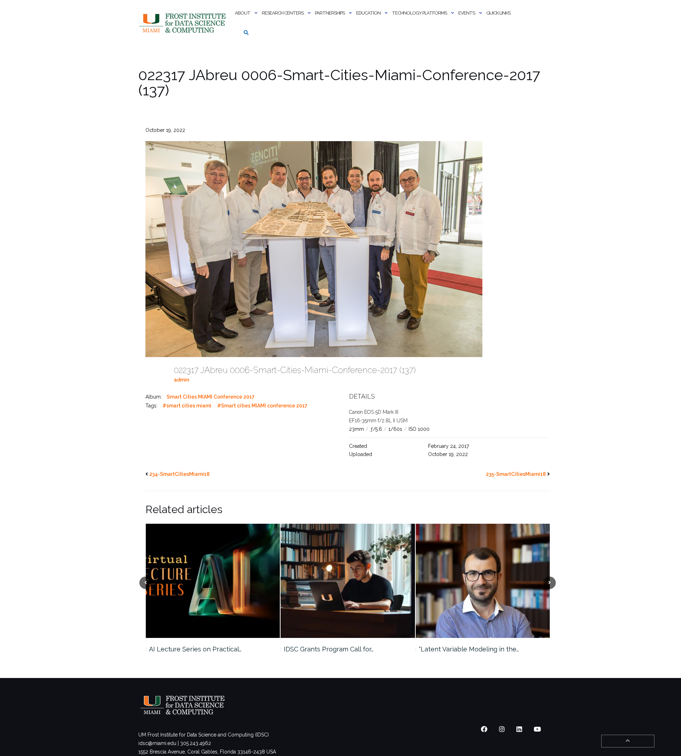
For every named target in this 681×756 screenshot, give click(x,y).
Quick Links (498, 13)
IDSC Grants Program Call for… (193, 649)
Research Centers (283, 13)
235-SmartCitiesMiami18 (516, 474)
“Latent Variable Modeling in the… (334, 649)
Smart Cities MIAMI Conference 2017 (211, 397)
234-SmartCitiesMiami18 (179, 474)
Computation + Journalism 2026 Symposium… (466, 653)
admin (181, 380)
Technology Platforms (419, 13)
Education (368, 13)
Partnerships (330, 13)
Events (466, 13)
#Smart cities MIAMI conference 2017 (262, 405)
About (242, 13)
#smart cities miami (186, 405)
